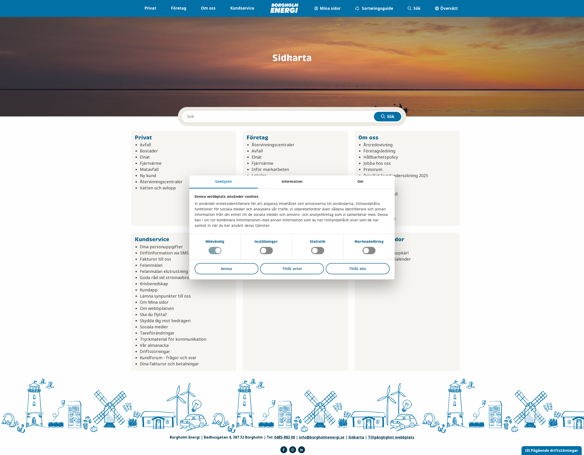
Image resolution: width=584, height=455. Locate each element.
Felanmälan (151, 265)
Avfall (145, 145)
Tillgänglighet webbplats (391, 437)
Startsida (372, 265)
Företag (178, 8)
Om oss (208, 8)
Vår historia (374, 206)
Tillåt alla (357, 269)
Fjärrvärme (151, 163)
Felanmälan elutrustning (164, 272)
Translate (372, 272)
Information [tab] (292, 181)
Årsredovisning (378, 145)
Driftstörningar (155, 352)
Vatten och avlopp (158, 188)
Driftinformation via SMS (164, 253)
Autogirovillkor (378, 247)
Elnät (145, 157)
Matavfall (149, 170)
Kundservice (242, 8)
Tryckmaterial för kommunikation (173, 339)
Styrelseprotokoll (380, 194)
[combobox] (292, 117)
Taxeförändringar (157, 333)
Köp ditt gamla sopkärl (386, 253)
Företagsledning (379, 151)
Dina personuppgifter (161, 247)
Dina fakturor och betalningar (169, 364)
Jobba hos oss (377, 163)
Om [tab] (360, 181)
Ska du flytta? (153, 315)
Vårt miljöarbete (379, 219)
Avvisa (226, 269)
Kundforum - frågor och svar (168, 358)
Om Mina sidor (154, 302)
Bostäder (149, 151)
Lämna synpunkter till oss (165, 296)
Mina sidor (327, 11)
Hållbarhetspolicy (380, 157)
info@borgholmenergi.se (321, 437)
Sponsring (373, 182)
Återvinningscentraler (161, 182)
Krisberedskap (154, 284)
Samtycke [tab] (223, 181)
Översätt (448, 8)
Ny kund (148, 176)
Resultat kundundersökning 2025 (395, 176)
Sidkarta (356, 437)
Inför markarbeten (270, 170)
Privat (150, 8)
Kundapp (149, 290)
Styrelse (371, 188)
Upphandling (376, 200)
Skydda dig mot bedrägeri (165, 321)
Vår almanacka (154, 345)
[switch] (266, 250)
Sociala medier (154, 327)
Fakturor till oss (155, 259)
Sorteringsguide (377, 8)
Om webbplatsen (157, 308)
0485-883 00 (284, 437)
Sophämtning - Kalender (387, 259)
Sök (416, 8)
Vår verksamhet (378, 213)
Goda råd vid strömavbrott (166, 278)
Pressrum (372, 170)
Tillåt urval (292, 269)
